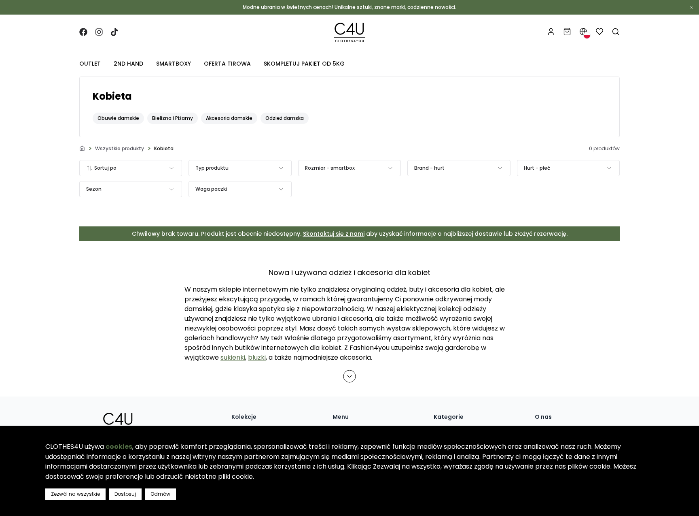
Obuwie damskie (118, 118)
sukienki (232, 357)
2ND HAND (128, 64)
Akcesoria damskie (229, 118)
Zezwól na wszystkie (75, 493)
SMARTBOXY (173, 64)
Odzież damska (284, 118)
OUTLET (90, 64)
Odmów (160, 493)
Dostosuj (125, 493)
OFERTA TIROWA (227, 64)
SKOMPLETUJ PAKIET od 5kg (304, 64)
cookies (119, 446)
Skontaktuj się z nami (333, 234)
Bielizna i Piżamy (172, 118)
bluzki (257, 357)
